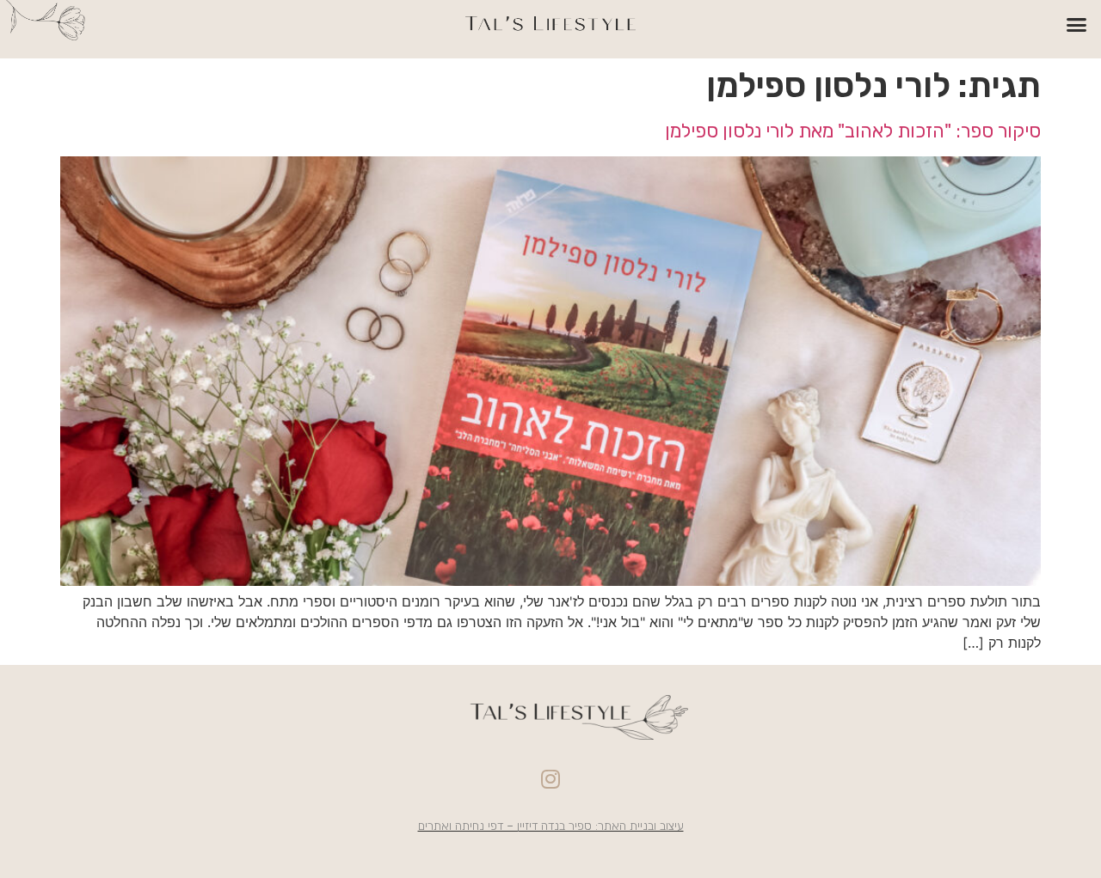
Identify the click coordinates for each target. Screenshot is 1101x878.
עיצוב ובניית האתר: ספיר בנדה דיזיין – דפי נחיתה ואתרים (551, 826)
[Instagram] (550, 778)
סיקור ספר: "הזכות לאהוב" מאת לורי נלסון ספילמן (853, 131)
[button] (1077, 25)
